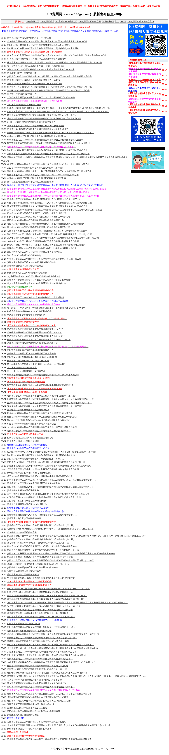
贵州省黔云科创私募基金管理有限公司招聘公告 (29, 631)
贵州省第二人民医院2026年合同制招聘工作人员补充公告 (33, 483)
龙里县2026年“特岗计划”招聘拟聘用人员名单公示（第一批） (35, 168)
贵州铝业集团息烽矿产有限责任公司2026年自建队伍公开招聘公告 (37, 129)
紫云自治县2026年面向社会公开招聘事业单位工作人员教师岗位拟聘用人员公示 (44, 118)
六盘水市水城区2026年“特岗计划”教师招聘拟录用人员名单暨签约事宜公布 (42, 652)
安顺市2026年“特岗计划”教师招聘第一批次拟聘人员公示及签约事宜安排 (40, 69)
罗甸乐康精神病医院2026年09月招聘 (24, 104)
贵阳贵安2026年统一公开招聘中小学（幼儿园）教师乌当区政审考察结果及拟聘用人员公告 (49, 76)
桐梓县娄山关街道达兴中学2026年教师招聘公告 (29, 311)
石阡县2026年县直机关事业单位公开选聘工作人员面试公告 (34, 83)
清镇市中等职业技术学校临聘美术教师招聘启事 (29, 729)
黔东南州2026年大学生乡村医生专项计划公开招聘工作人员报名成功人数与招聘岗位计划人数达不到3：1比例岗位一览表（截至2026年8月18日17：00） (77, 676)
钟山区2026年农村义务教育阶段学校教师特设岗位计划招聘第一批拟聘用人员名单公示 (47, 150)
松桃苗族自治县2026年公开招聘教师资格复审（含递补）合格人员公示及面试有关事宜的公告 (50, 399)
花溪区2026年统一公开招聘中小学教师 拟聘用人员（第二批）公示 (38, 564)
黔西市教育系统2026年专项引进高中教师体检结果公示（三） (35, 329)
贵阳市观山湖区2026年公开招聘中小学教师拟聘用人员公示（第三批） (40, 659)
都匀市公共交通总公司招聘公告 (22, 94)
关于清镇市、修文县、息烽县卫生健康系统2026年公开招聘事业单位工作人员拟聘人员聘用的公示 (52, 648)
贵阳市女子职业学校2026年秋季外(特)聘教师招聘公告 (32, 357)
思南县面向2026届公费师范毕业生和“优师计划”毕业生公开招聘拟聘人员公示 (43, 550)
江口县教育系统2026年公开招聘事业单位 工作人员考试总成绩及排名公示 (41, 616)
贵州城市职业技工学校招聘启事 (22, 73)
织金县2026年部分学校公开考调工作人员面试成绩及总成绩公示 (36, 213)
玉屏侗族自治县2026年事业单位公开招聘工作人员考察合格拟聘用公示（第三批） (45, 406)
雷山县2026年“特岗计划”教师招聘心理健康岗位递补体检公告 (35, 459)
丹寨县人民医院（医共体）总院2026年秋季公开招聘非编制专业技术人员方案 (43, 469)
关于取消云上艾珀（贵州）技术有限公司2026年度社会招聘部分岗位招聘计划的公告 (46, 308)
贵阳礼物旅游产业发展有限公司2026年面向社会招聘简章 (33, 711)
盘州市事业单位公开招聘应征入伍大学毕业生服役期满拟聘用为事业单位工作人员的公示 (48, 154)
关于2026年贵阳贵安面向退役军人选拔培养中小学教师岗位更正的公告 (40, 476)
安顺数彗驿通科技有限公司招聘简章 (24, 571)
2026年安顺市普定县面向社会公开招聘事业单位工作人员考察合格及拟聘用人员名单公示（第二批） (53, 238)
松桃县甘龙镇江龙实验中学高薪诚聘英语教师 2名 (30, 438)
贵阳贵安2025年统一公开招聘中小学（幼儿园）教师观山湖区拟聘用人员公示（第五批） (48, 655)
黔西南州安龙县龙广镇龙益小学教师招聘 (26, 315)
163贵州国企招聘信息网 (90, 21)
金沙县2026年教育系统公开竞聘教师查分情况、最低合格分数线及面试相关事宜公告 (46, 224)
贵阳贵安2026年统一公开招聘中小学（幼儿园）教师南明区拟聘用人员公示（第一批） (47, 462)
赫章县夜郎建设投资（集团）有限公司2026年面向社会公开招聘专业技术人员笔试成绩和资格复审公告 (54, 62)
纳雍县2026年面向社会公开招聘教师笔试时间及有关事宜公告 (35, 220)
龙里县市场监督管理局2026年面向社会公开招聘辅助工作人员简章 (37, 697)
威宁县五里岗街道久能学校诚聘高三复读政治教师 (30, 182)
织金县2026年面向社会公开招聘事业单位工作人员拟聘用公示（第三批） (41, 413)
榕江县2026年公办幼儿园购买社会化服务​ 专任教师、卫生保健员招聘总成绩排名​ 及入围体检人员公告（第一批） (59, 108)
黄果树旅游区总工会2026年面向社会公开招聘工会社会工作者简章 (37, 613)
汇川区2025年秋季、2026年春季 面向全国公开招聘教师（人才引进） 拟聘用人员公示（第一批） (52, 452)
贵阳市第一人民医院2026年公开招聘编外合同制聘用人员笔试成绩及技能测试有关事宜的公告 (50, 487)
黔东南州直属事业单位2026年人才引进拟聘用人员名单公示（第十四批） (41, 557)
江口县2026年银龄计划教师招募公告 (24, 255)
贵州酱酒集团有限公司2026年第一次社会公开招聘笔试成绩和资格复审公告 (42, 515)
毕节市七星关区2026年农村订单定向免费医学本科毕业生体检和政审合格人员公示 (45, 140)
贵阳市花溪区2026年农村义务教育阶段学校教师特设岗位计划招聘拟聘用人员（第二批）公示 (50, 560)
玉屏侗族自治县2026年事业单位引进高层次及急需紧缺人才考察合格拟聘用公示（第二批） (49, 403)
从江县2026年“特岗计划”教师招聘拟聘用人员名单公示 (32, 343)
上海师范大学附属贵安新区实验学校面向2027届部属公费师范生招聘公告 (41, 97)
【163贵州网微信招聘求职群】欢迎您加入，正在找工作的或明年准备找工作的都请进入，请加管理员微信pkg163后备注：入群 (59, 31)
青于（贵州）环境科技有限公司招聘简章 (26, 371)
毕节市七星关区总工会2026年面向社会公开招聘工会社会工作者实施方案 (41, 578)
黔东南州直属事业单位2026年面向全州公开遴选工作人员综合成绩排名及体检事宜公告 (47, 41)
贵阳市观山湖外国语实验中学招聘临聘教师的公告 (30, 350)
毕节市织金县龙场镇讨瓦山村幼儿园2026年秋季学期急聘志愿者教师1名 (40, 385)
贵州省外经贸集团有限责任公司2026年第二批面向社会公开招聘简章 (39, 280)
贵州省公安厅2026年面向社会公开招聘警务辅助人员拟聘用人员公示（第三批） (44, 199)
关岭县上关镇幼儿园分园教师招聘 (23, 574)
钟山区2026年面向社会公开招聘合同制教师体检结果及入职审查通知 (39, 45)
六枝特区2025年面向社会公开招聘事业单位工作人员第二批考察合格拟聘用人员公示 (46, 245)
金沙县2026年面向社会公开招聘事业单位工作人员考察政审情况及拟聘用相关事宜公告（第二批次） (53, 634)
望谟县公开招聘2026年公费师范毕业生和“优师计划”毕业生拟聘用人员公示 (42, 248)
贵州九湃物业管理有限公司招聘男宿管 (25, 266)
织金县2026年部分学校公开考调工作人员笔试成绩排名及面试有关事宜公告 (42, 546)
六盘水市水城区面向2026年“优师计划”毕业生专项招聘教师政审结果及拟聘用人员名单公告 (49, 466)
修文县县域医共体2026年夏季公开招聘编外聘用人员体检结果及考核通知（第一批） (46, 599)
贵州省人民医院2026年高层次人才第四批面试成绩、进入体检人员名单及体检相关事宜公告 (49, 694)
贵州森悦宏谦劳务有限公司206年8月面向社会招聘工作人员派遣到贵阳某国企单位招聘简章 (49, 739)
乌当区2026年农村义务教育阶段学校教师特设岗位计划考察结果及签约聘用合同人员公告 (48, 90)
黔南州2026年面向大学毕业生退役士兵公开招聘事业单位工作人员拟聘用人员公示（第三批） (50, 132)
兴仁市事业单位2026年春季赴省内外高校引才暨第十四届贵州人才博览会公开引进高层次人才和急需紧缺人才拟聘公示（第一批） (67, 602)
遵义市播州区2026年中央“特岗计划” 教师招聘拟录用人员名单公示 (38, 543)
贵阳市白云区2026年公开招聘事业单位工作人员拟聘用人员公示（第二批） (42, 396)
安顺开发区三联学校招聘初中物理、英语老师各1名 (31, 704)
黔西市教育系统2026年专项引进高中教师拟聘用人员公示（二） (36, 336)
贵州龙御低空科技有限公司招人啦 (23, 490)
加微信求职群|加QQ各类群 (114, 21)
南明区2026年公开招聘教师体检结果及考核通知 (29, 473)
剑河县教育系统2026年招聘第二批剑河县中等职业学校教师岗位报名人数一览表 (44, 497)
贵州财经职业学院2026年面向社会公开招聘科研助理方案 (33, 276)
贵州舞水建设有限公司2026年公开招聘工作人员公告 (31, 353)
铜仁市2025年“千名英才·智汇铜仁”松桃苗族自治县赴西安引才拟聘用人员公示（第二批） (48, 588)
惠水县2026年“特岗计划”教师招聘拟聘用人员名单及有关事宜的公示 (38, 227)
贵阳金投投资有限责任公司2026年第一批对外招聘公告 (32, 567)
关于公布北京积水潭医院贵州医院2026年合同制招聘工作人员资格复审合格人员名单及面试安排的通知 (54, 210)
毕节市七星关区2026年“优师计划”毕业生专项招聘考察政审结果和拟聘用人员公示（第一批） (50, 143)
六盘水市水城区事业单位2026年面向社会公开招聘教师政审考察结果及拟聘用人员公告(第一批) (51, 662)
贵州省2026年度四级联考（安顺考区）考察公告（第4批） (34, 80)
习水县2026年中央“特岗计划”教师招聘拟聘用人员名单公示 (34, 680)
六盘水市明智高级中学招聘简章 (22, 367)
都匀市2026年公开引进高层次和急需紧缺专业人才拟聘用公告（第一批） (41, 687)
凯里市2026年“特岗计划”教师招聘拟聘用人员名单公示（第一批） (37, 669)
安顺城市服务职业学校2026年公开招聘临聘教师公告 (31, 262)
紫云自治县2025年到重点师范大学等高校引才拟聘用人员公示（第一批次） (42, 115)
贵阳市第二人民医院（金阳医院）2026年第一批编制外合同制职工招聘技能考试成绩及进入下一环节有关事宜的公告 (61, 553)
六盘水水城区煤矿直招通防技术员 (23, 715)
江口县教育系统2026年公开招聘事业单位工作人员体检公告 (34, 252)
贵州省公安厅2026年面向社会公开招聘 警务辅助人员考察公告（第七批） (41, 525)
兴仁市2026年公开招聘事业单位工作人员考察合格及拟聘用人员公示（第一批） (44, 606)
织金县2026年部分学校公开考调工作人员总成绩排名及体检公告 (36, 59)
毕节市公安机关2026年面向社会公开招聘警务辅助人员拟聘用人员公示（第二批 (44, 259)
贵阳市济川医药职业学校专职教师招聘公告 (27, 501)
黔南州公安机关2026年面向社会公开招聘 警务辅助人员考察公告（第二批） (42, 638)
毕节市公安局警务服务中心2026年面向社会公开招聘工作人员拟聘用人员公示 (43, 375)
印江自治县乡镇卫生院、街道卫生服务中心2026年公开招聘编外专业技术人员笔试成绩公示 (49, 203)
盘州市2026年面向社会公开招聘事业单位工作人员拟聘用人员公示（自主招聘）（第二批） (49, 164)
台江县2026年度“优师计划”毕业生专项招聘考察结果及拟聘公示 (36, 136)
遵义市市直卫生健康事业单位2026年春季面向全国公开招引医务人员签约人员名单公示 (47, 206)
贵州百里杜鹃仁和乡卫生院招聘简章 (24, 518)
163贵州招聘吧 (47, 21)
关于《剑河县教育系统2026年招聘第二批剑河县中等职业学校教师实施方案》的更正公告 (48, 494)
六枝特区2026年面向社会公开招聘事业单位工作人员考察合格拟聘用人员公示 (43, 241)
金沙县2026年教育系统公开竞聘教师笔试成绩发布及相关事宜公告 (37, 666)
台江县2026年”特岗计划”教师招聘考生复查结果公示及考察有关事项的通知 (42, 417)
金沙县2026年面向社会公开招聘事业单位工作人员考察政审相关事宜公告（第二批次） (47, 595)
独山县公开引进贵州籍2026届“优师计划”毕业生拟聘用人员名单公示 (38, 420)
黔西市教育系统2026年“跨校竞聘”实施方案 (27, 273)
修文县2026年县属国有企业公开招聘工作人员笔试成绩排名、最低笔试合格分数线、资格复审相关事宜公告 (56, 55)
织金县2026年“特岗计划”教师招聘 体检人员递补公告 (31, 424)
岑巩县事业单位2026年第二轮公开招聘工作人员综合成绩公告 (35, 126)
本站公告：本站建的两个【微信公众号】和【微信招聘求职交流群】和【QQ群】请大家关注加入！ (47, 27)
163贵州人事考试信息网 (66, 21)
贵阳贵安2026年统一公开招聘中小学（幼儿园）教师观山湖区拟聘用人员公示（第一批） (48, 673)
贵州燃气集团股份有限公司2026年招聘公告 (27, 504)
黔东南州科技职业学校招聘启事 (22, 532)
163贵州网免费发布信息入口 (141, 21)
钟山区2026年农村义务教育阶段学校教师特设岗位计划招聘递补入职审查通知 (43, 48)
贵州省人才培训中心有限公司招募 (23, 441)
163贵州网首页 (32, 21)
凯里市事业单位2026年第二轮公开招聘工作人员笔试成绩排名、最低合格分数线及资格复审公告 (51, 480)
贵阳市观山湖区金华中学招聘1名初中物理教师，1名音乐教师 (35, 297)
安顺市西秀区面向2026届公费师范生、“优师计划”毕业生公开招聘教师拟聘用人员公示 (47, 231)
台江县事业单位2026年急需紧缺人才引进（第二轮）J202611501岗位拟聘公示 (43, 175)
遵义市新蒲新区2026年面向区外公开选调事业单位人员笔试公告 (36, 683)
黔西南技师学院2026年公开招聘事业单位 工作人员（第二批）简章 (38, 641)
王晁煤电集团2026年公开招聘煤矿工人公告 (27, 708)
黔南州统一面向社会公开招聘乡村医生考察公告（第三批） (34, 332)
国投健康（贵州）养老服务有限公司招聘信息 (28, 410)
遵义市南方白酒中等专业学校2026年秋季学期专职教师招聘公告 (36, 283)
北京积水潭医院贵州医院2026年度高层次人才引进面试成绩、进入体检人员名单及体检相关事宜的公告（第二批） (60, 725)
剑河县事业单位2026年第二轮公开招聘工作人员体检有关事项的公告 (39, 217)
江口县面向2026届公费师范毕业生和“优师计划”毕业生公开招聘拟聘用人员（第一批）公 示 (49, 234)
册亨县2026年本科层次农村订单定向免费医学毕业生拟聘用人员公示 (39, 339)
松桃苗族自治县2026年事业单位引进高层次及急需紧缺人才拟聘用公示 (40, 592)
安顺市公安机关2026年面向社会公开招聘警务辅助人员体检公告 (36, 722)
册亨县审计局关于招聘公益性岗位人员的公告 (28, 360)
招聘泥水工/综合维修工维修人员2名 (23, 623)
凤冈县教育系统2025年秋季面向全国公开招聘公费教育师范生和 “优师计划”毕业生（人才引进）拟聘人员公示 (58, 111)
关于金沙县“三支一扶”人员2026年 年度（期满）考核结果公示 (35, 66)
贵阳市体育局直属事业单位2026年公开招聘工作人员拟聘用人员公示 (39, 701)
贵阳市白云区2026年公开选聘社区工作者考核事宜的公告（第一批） (39, 431)
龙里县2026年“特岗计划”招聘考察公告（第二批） (30, 38)
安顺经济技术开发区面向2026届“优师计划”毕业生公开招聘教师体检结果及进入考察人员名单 (50, 529)
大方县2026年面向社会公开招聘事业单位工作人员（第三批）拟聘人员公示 (42, 427)
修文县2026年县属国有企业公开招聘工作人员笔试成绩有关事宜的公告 (40, 610)
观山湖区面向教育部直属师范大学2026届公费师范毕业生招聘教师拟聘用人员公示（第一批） (50, 644)
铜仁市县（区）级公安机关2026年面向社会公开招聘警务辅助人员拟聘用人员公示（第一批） (50, 87)
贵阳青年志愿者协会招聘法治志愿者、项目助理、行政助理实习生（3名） (41, 627)
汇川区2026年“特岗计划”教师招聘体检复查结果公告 (31, 122)
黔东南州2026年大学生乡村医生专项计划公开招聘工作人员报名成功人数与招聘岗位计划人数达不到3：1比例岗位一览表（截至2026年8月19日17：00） (77, 536)
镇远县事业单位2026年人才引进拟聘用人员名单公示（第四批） (36, 364)
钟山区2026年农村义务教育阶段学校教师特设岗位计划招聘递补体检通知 (41, 455)
